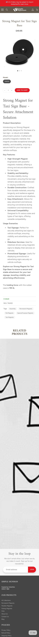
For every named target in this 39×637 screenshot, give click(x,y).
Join (32, 569)
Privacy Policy (6, 630)
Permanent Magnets (26, 309)
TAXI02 (7, 81)
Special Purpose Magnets (25, 313)
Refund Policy (6, 633)
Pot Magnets (9, 313)
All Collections (6, 600)
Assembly (13, 309)
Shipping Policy (7, 635)
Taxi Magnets (10, 317)
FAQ (3, 611)
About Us (5, 614)
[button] (17, 70)
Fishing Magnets (7, 608)
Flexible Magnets (7, 606)
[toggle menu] (2, 9)
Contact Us (5, 616)
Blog (3, 619)
